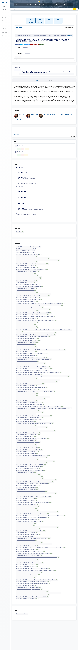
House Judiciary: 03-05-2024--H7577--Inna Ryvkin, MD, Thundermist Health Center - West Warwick (34, 368)
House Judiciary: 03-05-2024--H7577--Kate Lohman (26, 425)
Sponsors (3, 20)
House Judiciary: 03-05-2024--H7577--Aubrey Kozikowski (27, 275)
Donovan (67, 114)
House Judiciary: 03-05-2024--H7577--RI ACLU (25, 525)
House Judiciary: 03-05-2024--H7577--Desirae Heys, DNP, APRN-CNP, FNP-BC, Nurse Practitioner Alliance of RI (36, 316)
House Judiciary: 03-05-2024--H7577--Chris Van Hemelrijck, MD (28, 297)
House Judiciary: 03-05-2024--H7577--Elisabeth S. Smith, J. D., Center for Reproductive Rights (33, 336)
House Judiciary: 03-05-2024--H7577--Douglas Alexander (27, 327)
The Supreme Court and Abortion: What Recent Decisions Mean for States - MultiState (32, 133)
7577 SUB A (19, 57)
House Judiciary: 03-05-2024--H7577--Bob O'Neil (26, 282)
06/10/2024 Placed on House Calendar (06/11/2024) (26, 250)
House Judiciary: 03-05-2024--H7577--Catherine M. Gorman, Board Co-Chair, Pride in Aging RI (33, 293)
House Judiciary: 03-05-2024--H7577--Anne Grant (26, 273)
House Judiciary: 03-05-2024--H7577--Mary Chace (26, 472)
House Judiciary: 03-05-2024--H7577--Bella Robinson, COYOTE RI (29, 278)
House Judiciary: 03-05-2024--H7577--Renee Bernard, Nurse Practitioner (30, 521)
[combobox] (15, 9)
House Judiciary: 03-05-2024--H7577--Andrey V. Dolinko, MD (28, 271)
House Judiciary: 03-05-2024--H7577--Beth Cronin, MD (27, 280)
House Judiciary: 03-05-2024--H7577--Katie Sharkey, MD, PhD (28, 434)
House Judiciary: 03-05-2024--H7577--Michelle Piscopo (27, 487)
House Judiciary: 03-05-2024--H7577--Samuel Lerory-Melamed (28, 534)
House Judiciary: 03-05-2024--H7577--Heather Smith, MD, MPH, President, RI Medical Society (33, 366)
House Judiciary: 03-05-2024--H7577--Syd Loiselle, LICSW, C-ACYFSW (29, 572)
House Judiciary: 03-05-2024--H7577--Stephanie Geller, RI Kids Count (29, 555)
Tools (24, 4)
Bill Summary (4, 12)
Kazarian (57, 114)
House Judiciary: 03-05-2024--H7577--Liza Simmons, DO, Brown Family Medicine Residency (33, 455)
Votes (3, 25)
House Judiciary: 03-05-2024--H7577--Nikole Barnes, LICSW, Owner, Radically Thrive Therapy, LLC (34, 496)
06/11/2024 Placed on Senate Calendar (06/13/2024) (26, 252)
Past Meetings (4, 32)
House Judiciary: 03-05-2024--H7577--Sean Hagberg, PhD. (27, 545)
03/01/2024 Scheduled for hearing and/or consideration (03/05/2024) (29, 246)
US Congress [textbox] (13, 9)
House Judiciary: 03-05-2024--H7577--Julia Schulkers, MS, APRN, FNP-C (30, 417)
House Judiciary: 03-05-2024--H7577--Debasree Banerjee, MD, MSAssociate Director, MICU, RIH (34, 312)
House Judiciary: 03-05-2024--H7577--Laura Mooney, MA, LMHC (28, 442)
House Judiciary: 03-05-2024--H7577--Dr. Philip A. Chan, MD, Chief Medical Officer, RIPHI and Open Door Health (36, 332)
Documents (4, 40)
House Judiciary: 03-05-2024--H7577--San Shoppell (26, 536)
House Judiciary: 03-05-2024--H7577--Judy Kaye (26, 413)
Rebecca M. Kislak (34, 114)
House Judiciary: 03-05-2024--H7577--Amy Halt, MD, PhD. (27, 267)
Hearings (48, 4)
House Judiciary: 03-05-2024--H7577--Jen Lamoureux (27, 378)
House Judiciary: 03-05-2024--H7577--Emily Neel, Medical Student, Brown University (32, 353)
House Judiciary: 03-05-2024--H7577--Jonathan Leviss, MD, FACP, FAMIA (30, 402)
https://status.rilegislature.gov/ (22, 613)
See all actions (25, 47)
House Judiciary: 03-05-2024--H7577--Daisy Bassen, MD (27, 310)
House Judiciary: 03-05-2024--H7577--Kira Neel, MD (26, 440)
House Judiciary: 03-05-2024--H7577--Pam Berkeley (26, 500)
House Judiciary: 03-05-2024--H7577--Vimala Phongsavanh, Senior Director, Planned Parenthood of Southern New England (38, 592)
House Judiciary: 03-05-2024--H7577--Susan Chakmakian (27, 560)
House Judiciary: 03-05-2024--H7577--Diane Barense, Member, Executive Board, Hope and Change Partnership (36, 320)
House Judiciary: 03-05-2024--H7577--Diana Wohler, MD (27, 318)
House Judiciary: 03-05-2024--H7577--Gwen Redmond (27, 364)
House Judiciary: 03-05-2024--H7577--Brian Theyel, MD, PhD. (28, 284)
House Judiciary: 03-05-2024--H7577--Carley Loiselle (26, 288)
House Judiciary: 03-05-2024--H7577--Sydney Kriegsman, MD (28, 574)
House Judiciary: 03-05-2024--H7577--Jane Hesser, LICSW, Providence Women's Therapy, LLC (33, 370)
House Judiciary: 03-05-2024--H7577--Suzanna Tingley (27, 566)
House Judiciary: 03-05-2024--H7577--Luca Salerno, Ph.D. (27, 459)
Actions (3, 35)
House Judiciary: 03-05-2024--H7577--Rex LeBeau (26, 523)
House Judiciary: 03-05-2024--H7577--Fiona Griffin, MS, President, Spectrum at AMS (32, 357)
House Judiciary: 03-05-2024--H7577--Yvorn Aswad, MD (27, 598)
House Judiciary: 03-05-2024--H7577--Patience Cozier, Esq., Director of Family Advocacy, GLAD (34, 502)
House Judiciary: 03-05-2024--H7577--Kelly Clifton (26, 436)
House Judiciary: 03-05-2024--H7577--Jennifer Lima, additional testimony (30, 383)
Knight (62, 114)
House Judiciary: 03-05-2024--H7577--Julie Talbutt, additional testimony (30, 419)
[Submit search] (74, 9)
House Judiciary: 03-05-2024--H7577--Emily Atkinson (27, 351)
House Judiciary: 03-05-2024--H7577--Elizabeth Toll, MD (27, 342)
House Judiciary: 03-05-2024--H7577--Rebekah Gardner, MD (28, 519)
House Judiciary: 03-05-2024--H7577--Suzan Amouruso (27, 564)
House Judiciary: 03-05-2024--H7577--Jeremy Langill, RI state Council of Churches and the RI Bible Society (35, 391)
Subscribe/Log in (67, 4)
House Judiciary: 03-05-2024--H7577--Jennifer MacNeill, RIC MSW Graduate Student (32, 387)
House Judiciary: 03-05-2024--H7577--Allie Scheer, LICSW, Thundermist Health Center (32, 263)
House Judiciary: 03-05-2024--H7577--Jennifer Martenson (27, 389)
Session (59, 4)
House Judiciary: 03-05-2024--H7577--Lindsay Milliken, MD (27, 451)
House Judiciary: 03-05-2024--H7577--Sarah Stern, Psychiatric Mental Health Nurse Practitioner (34, 543)
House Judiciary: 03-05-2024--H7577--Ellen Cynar (26, 344)
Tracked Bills (37, 4)
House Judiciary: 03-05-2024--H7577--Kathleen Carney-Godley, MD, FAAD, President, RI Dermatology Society (36, 430)
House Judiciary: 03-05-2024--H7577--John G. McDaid (27, 400)
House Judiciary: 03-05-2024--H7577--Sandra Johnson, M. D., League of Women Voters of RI (33, 538)
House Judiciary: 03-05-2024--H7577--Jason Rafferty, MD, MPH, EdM (29, 374)
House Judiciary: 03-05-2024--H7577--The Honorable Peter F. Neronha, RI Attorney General (33, 583)
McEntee (16, 119)
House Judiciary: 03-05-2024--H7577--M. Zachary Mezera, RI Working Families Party (32, 462)
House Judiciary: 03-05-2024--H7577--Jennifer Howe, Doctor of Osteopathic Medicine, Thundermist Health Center (37, 381)
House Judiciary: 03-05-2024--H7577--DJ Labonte (26, 324)
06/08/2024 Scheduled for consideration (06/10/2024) (26, 248)
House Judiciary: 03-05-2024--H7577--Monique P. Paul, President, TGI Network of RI (32, 491)
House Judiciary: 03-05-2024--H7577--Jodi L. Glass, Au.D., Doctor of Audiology (31, 398)
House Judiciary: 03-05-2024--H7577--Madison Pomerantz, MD (28, 468)
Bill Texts (3, 38)
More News (72, 136)
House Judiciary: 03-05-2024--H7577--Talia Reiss (26, 577)
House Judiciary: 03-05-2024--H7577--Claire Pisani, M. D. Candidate (29, 299)
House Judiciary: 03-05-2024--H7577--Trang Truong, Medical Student (29, 589)
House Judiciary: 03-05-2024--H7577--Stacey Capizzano (27, 549)
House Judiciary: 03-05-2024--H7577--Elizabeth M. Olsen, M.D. (28, 340)
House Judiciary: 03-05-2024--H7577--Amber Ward (26, 265)
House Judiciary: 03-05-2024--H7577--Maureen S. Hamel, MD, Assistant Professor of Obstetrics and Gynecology (36, 479)
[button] (77, 9)
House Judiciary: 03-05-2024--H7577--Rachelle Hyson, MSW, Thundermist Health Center (32, 517)
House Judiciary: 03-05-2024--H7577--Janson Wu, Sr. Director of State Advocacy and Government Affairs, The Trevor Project (39, 372)
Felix (20, 119)
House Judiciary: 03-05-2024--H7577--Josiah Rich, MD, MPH (28, 410)
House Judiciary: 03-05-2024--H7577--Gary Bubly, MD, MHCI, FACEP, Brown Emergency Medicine (34, 359)
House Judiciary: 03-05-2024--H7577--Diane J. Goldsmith (27, 322)
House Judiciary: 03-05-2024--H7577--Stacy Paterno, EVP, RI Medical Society (30, 551)
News (3, 23)
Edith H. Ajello (46, 114)
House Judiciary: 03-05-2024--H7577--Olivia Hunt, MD (27, 498)
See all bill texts (27, 53)
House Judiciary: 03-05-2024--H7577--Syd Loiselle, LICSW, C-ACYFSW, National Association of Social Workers (36, 570)
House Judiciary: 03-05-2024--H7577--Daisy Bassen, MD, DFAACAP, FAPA (30, 307)
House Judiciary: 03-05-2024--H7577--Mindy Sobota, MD (27, 489)
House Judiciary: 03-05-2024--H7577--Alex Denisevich (27, 261)
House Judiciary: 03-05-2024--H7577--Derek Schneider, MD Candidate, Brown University (32, 314)
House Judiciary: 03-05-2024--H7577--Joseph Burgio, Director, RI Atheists (30, 404)
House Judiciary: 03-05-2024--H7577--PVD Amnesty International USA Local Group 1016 (32, 513)
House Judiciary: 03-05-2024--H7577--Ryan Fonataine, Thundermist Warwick (31, 530)
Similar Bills (4, 17)
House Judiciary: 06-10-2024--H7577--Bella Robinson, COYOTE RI (29, 254)
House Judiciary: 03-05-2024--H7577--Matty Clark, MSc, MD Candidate (29, 476)
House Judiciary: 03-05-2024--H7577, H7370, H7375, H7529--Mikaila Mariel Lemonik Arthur (33, 258)
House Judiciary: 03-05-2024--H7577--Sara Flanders (26, 540)
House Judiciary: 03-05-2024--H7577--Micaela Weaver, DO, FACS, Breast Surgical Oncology (33, 483)
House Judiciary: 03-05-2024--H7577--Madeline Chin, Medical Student (29, 466)
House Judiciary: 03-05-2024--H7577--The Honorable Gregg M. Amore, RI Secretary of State (33, 581)
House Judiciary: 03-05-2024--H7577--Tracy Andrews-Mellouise (28, 587)
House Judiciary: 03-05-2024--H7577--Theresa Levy (26, 585)
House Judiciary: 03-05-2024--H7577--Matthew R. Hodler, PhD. (28, 474)
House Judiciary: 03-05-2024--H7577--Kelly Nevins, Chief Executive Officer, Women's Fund (33, 438)
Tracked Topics (30, 4)
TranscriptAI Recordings (4, 29)
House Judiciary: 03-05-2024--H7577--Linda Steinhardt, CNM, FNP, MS (29, 449)
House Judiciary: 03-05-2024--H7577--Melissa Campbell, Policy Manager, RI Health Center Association (35, 481)
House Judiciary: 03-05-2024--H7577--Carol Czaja (26, 290)
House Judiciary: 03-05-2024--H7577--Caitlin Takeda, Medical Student (29, 286)
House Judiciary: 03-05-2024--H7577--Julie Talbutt (26, 421)
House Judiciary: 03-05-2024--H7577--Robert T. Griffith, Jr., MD (28, 528)
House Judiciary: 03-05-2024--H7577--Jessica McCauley (27, 393)
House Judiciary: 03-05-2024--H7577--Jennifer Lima (26, 385)
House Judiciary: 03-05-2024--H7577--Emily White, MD (27, 355)
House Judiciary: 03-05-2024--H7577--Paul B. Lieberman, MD (28, 506)
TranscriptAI (54, 4)
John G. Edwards (22, 114)
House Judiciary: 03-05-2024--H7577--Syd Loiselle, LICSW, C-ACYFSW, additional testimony (33, 568)
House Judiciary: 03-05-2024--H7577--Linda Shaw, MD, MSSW (28, 447)
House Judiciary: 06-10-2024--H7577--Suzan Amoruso (27, 256)
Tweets (3, 14)
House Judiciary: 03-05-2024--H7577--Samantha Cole (27, 532)
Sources (3, 43)
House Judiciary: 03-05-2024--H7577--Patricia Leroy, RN (27, 504)
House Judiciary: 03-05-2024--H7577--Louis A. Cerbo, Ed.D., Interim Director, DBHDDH (32, 457)
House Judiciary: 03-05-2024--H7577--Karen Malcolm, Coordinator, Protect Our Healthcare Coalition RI (35, 423)
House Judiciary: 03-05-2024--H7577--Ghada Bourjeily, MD (27, 361)
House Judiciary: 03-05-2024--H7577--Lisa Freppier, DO (27, 453)
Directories (18, 4)
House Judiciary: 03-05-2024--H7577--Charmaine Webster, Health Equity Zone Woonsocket (33, 295)
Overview (3, 6)
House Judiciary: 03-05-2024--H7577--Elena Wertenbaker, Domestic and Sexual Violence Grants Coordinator (36, 334)
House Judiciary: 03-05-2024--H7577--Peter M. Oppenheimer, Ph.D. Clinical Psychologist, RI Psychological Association (37, 511)
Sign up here (69, 35)
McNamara (52, 114)
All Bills (43, 4)
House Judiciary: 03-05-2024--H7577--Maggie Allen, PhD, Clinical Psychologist (31, 470)
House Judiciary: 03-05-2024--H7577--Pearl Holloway (27, 508)
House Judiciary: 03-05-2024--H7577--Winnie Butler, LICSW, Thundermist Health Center (32, 596)
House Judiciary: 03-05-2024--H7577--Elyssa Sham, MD (27, 347)
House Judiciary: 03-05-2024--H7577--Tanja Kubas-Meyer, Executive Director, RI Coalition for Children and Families (37, 579)
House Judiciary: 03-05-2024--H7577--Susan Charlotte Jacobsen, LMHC (30, 562)
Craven (71, 114)
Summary (38, 80)
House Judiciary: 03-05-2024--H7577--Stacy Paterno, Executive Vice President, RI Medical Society (34, 553)
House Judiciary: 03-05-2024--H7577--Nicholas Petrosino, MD (28, 494)
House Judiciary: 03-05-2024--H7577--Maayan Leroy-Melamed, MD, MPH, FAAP (31, 464)
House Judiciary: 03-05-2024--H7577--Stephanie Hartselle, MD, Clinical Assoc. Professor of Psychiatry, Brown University (38, 557)
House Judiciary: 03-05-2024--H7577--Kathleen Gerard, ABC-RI (28, 432)
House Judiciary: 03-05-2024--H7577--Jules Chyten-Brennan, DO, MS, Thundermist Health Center (34, 415)
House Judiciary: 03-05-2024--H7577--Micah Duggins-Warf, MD (28, 485)
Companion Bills (5, 9)
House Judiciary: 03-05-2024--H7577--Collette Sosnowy (27, 301)
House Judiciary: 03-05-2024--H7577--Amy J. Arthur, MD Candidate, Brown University (32, 269)
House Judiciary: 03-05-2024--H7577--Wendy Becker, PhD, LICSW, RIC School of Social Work (33, 594)
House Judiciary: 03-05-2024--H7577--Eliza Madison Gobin (27, 338)
